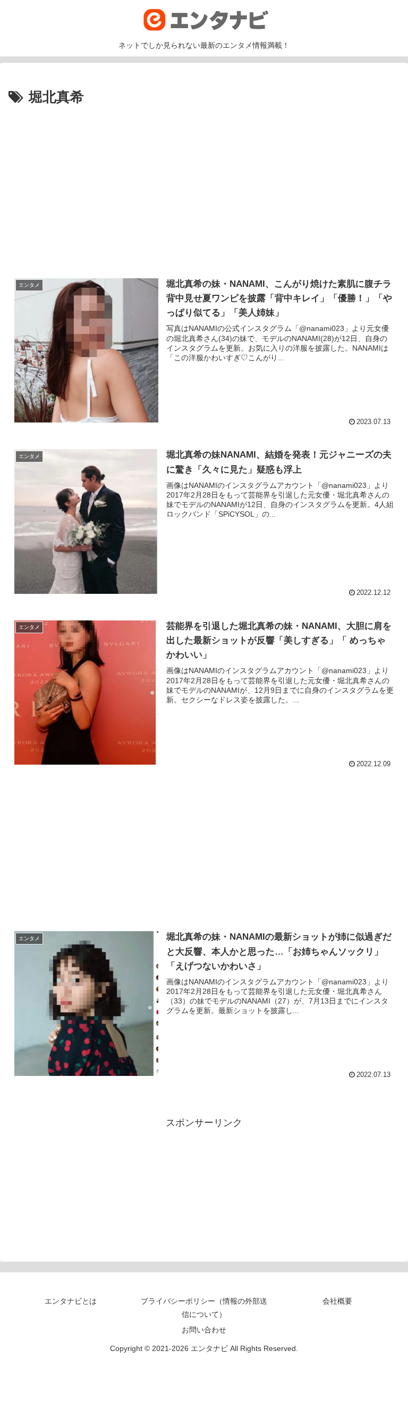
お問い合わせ (204, 1329)
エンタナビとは (71, 1301)
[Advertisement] (204, 181)
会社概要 (337, 1301)
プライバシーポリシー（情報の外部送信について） (204, 1308)
